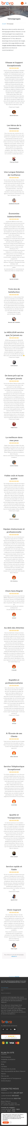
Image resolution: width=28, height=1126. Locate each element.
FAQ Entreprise (6, 1057)
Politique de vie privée (8, 1069)
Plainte (3, 1074)
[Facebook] (3, 1029)
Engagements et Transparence (11, 1078)
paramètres (5, 1120)
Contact (3, 1062)
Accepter (5, 1122)
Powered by (14, 976)
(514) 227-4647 (18, 1093)
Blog (2, 1064)
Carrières (4, 1066)
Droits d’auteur (6, 1081)
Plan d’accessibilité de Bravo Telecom (13, 1071)
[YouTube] (14, 1029)
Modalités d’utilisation (8, 1059)
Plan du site (5, 1076)
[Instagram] (7, 1029)
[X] (10, 1029)
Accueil (4, 23)
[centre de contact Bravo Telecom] (22, 4)
